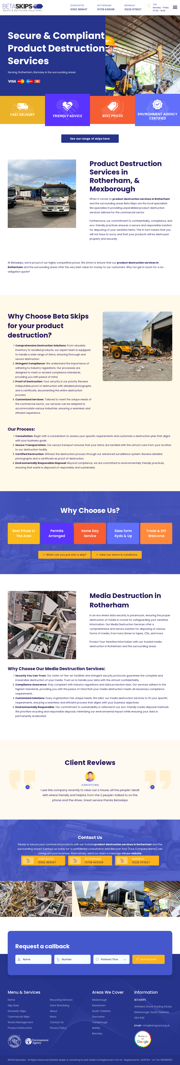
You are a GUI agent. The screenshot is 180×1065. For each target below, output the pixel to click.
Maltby (96, 1028)
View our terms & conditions (118, 554)
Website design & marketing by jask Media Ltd (74, 1060)
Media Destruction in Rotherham (54, 899)
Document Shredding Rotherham (18, 899)
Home (11, 1000)
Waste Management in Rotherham (90, 899)
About (53, 1011)
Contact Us (57, 1022)
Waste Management (20, 1022)
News (53, 1016)
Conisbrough (100, 1022)
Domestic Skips (17, 1011)
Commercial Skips (19, 1016)
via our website (131, 853)
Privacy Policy (58, 1028)
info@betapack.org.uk (156, 1025)
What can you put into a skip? (66, 554)
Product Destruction (20, 1028)
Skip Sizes (13, 1005)
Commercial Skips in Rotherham (126, 899)
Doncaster (98, 1016)
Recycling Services (61, 1000)
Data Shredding (59, 1005)
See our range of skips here (89, 138)
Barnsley (97, 1033)
